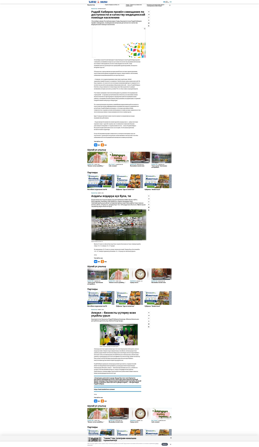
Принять (165, 444)
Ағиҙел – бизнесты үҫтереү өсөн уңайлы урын (134, 5)
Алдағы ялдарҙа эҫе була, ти (112, 4)
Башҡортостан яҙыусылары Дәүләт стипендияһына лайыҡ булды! (155, 5)
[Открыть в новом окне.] (97, 144)
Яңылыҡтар (91, 5)
